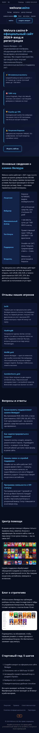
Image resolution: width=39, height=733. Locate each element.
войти (11, 20)
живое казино (9, 16)
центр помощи (26, 12)
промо (33, 16)
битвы (9, 12)
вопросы (16, 12)
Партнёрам (32, 710)
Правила (16, 705)
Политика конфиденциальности (14, 710)
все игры (26, 16)
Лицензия (7, 705)
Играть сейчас (12, 149)
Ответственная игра (28, 705)
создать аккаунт (24, 20)
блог (20, 16)
